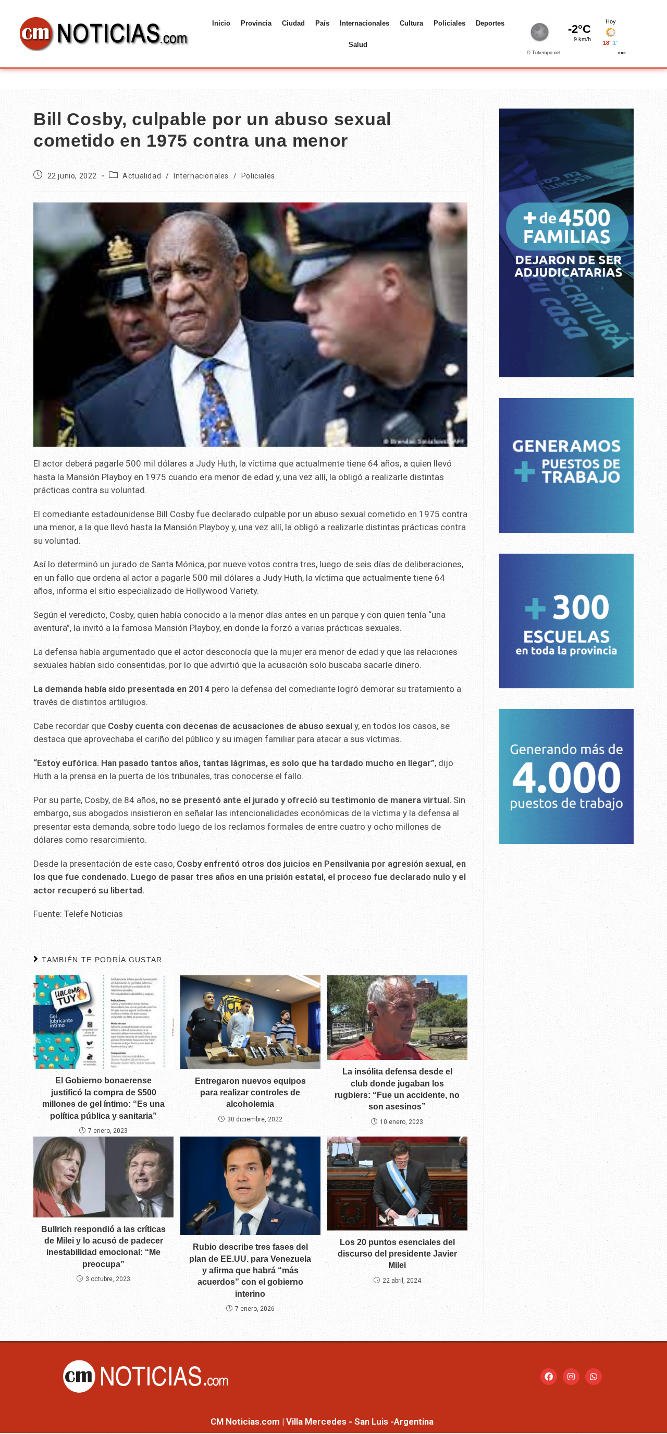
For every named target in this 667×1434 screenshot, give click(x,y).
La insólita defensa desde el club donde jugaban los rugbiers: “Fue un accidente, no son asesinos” (397, 1089)
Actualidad (141, 176)
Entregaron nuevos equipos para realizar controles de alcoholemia (250, 1093)
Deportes (490, 23)
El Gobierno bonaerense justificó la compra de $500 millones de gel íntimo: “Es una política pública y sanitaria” (103, 1098)
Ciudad (293, 23)
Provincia (256, 23)
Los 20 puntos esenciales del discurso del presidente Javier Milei (397, 1254)
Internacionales (364, 23)
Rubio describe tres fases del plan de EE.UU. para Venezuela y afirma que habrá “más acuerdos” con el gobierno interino (250, 1270)
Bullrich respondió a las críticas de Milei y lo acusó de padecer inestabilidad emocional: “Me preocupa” (103, 1247)
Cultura (411, 23)
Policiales (449, 23)
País (322, 23)
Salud (358, 45)
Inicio (221, 23)
